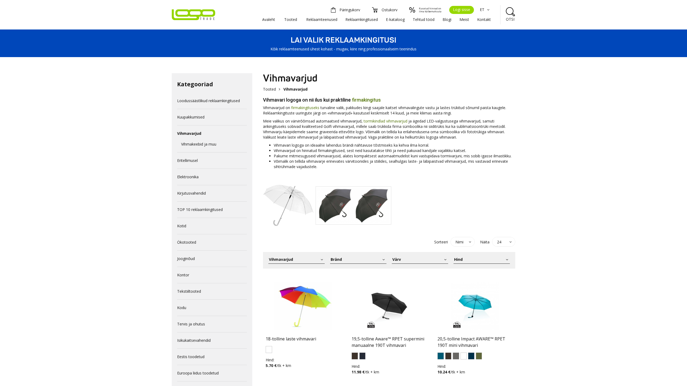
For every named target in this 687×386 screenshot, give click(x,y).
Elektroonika (188, 176)
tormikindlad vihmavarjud (385, 121)
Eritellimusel (187, 160)
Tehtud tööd (423, 19)
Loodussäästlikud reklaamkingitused (208, 100)
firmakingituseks (305, 107)
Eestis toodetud (190, 356)
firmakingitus (366, 100)
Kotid (181, 225)
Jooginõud (186, 258)
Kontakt (484, 19)
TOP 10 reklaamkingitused (200, 209)
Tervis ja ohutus (191, 323)
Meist (464, 19)
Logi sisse (461, 9)
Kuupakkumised (190, 117)
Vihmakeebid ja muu (198, 144)
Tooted (290, 19)
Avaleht (268, 19)
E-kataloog (395, 19)
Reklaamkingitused (361, 19)
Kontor (183, 274)
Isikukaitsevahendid (194, 340)
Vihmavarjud (189, 133)
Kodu (181, 307)
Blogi (447, 19)
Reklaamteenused (321, 19)
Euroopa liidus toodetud (198, 373)
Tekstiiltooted (189, 291)
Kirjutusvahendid (191, 193)
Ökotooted (186, 242)
